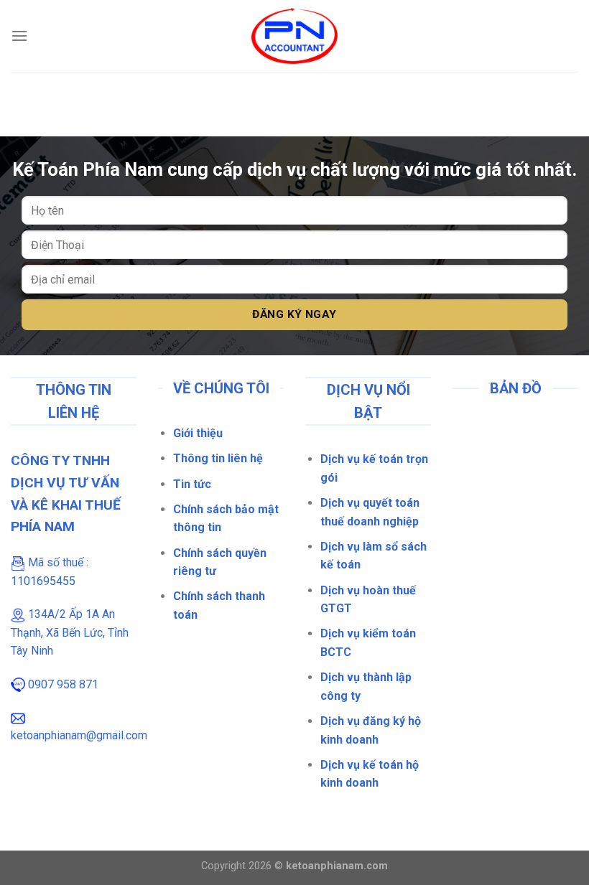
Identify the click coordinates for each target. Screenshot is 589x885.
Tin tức (192, 484)
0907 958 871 (63, 684)
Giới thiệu (198, 433)
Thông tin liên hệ (218, 458)
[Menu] (19, 35)
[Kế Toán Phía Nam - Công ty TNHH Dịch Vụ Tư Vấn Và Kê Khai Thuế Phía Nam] (294, 36)
